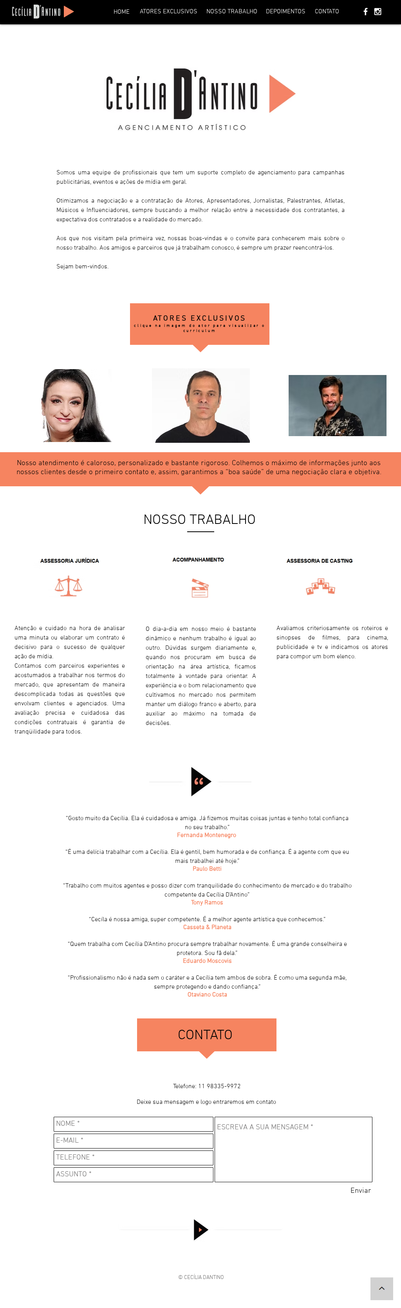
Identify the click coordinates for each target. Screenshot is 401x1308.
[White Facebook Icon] (365, 11)
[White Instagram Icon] (378, 11)
